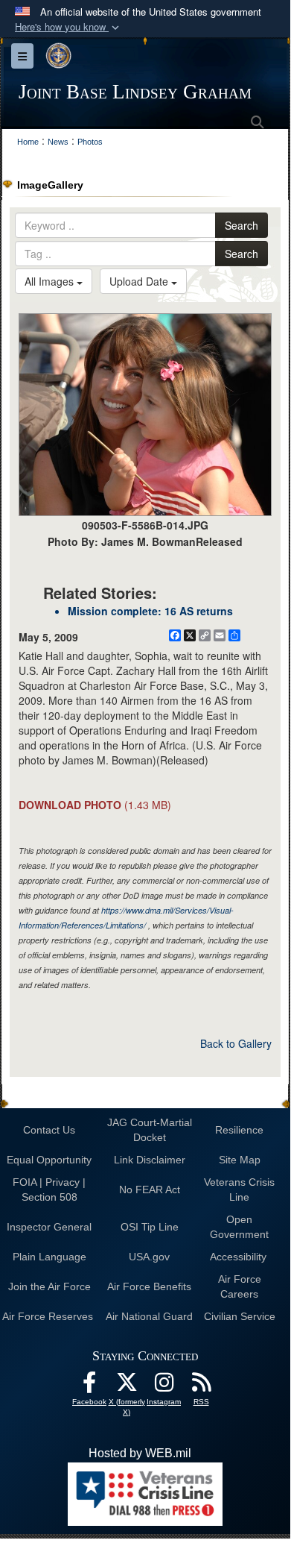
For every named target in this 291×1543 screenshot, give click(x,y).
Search (241, 225)
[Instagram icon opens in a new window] (163, 1386)
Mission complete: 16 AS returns (150, 610)
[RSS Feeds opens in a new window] (201, 1386)
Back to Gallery (236, 1043)
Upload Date (140, 281)
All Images (51, 281)
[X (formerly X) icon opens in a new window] (126, 1386)
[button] (68, 27)
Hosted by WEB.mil (140, 1453)
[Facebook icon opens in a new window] (89, 1386)
